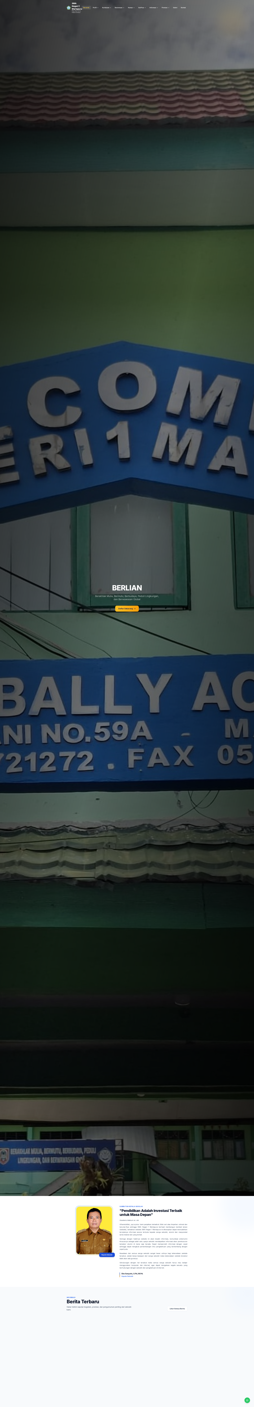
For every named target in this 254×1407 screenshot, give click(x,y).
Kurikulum (105, 7)
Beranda (86, 7)
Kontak (183, 7)
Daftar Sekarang (125, 609)
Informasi (153, 7)
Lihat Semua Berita (177, 1309)
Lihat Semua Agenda (167, 1364)
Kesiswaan (118, 7)
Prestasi (164, 7)
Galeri (175, 7)
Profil (95, 7)
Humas (130, 7)
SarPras (141, 7)
